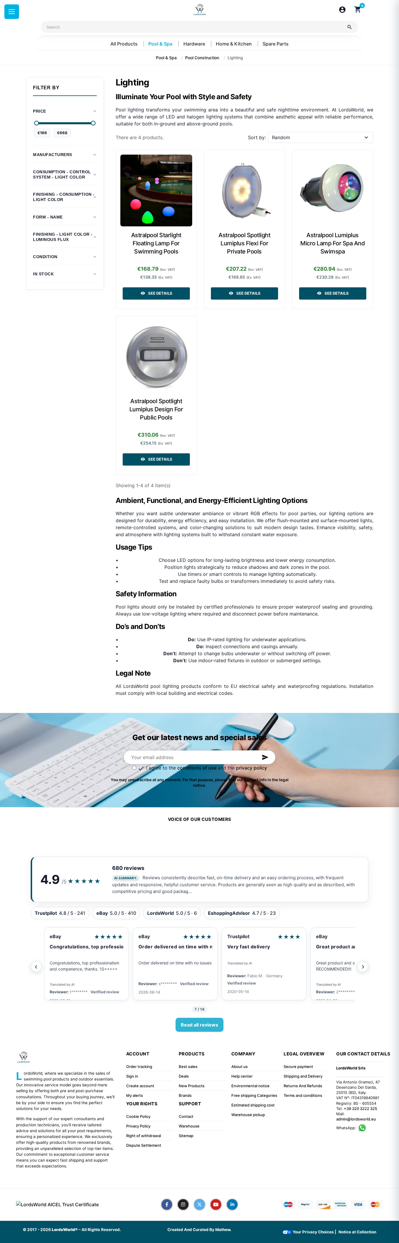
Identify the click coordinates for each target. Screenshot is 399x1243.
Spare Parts (276, 44)
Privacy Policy (138, 1126)
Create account (140, 1085)
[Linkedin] (232, 1204)
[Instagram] (183, 1204)
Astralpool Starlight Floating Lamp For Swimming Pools (156, 243)
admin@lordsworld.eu (356, 1119)
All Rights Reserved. (101, 1229)
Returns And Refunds (303, 1085)
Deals (184, 1076)
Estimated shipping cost (253, 1105)
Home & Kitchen (234, 44)
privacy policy (251, 768)
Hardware (194, 44)
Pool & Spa (161, 44)
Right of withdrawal (143, 1135)
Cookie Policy (138, 1116)
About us (239, 1066)
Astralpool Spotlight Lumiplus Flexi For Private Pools (244, 243)
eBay (55, 936)
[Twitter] (199, 1204)
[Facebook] (167, 1204)
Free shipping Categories (254, 1095)
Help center (242, 1076)
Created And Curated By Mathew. (199, 1229)
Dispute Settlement (143, 1145)
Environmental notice (250, 1085)
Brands (185, 1095)
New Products (191, 1085)
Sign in (132, 1076)
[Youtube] (216, 1204)
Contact (186, 1116)
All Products (124, 44)
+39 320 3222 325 (360, 1108)
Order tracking (139, 1066)
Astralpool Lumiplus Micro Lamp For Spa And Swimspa (332, 243)
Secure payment (298, 1066)
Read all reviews (199, 1025)
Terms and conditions (303, 1095)
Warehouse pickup (248, 1114)
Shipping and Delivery (303, 1076)
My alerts (134, 1095)
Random (281, 137)
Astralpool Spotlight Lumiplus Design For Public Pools (156, 409)
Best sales (188, 1066)
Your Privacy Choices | (314, 1232)
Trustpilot (238, 936)
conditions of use (196, 768)
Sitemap (186, 1135)
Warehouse (189, 1126)
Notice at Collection (357, 1232)
